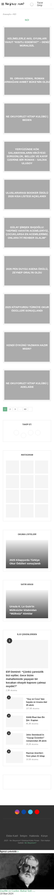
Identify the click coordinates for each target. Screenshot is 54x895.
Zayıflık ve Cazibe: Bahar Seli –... (17, 891)
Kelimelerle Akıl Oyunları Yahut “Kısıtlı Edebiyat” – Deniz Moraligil (27, 42)
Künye (44, 836)
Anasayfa (7, 14)
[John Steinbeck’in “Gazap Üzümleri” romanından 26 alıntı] (14, 739)
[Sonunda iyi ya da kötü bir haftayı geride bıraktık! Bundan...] (27, 467)
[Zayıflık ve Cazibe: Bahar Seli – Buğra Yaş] (27, 871)
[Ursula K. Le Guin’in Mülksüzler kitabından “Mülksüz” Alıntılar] (27, 604)
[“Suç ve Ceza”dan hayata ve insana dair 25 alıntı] (14, 703)
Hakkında (34, 836)
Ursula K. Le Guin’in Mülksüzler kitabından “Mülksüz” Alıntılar (23, 610)
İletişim (23, 836)
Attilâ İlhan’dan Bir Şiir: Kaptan (35, 718)
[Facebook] (23, 435)
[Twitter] (31, 435)
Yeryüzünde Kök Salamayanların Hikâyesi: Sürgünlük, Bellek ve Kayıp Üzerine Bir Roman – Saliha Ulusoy (27, 156)
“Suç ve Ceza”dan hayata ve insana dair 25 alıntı (36, 702)
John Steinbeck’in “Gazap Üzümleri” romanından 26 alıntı (36, 737)
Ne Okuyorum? (30, 843)
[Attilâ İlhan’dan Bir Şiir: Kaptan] (14, 721)
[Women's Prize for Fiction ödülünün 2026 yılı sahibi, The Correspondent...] (12, 481)
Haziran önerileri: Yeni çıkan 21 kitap (35, 754)
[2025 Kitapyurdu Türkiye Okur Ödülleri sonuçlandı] (27, 554)
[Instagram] (16, 435)
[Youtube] (38, 435)
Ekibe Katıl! (12, 836)
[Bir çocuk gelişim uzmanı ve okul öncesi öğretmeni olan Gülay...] (27, 511)
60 (25, 409)
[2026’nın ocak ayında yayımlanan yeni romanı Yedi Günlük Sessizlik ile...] (27, 481)
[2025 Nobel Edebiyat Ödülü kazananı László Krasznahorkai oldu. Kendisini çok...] (41, 511)
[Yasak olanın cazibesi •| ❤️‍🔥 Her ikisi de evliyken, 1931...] (12, 467)
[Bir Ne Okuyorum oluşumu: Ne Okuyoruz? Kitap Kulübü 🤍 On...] (12, 496)
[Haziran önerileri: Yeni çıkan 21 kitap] (14, 757)
